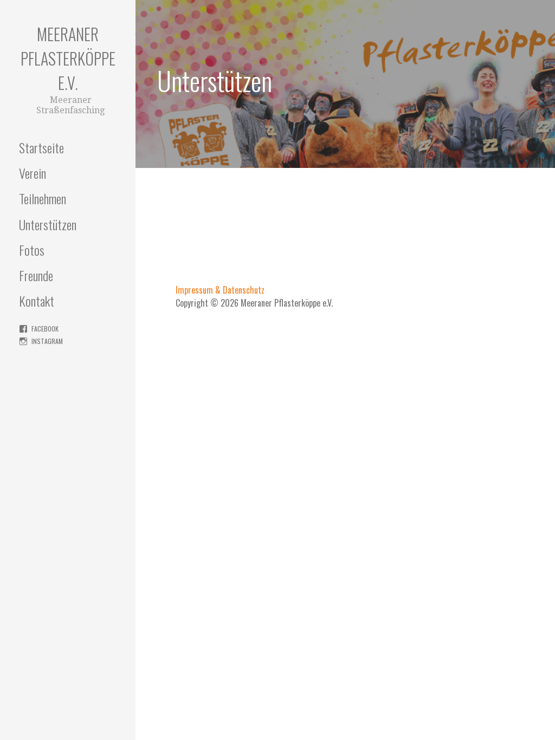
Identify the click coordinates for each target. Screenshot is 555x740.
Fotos (31, 249)
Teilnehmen (42, 198)
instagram (47, 341)
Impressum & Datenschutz (220, 289)
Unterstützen (47, 224)
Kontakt (36, 300)
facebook (45, 328)
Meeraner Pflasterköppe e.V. (68, 58)
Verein (32, 173)
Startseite (41, 147)
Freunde (36, 275)
